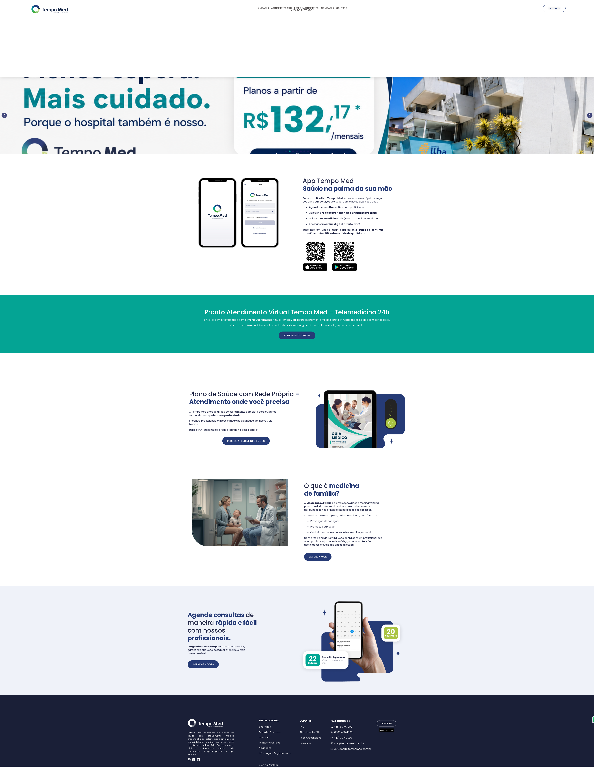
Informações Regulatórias (273, 753)
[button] (4, 115)
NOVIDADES (327, 8)
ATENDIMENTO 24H (281, 8)
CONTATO (341, 8)
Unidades (264, 737)
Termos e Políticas (269, 742)
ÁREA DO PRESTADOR (302, 10)
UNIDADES (263, 8)
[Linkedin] (198, 759)
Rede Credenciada (310, 737)
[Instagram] (189, 759)
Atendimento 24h (310, 732)
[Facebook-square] (193, 759)
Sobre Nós (265, 726)
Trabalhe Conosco (270, 732)
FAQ (302, 726)
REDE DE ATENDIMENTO (306, 8)
